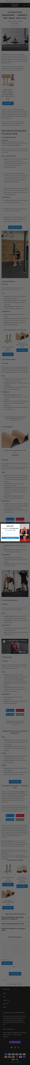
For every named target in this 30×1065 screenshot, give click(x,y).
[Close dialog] (28, 524)
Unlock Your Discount (10, 537)
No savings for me (10, 539)
